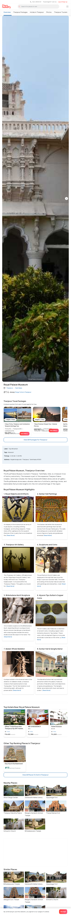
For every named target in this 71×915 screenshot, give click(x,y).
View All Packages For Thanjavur (35, 440)
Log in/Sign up (62, 2)
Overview (7, 12)
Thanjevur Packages (20, 12)
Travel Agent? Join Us (49, 2)
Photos (48, 12)
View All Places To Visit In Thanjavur (35, 775)
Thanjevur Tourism (60, 12)
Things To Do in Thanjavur (23, 392)
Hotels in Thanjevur (37, 12)
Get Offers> (24, 434)
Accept (63, 912)
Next (66, 199)
